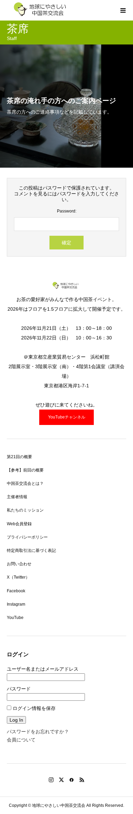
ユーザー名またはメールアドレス (42, 669)
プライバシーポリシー (27, 537)
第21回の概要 (19, 456)
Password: (66, 211)
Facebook (16, 591)
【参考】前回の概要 (25, 470)
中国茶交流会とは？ (25, 483)
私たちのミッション (25, 510)
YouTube (15, 617)
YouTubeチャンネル (66, 417)
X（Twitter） (18, 577)
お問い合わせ (19, 563)
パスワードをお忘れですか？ (38, 731)
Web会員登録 (19, 523)
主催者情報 (17, 496)
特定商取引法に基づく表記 (31, 550)
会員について (21, 739)
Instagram (16, 604)
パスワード (19, 689)
